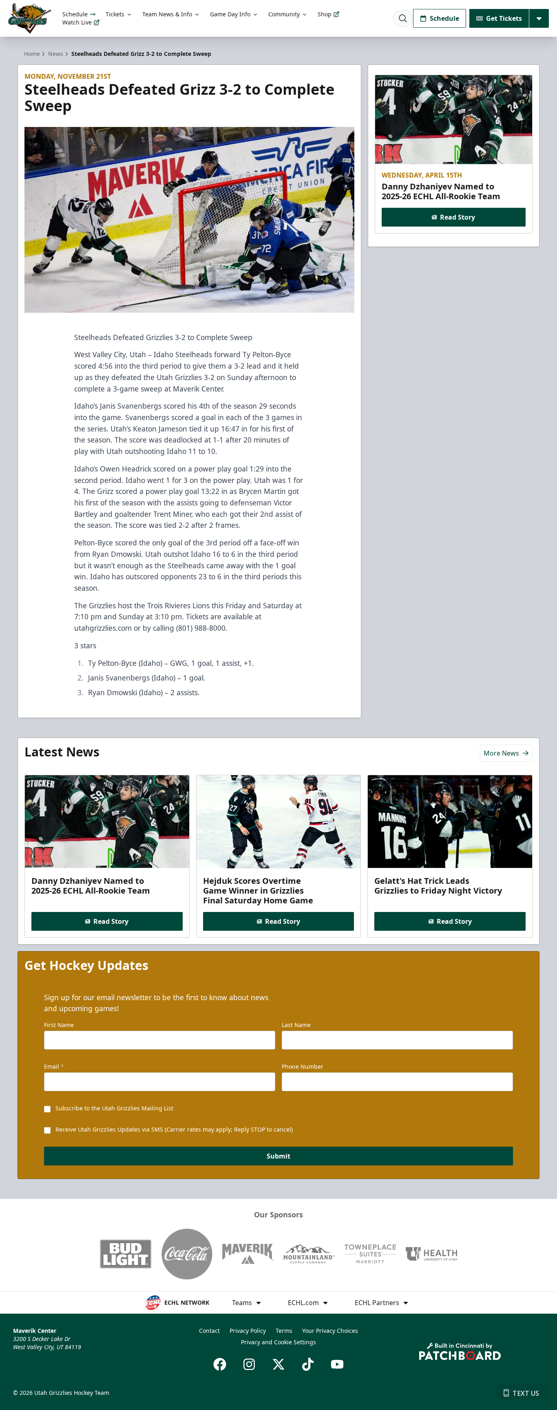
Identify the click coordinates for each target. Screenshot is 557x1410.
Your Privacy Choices (330, 1330)
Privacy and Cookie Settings (278, 1342)
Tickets (115, 14)
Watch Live (77, 22)
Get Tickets (504, 18)
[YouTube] (337, 1364)
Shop (325, 14)
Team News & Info (167, 14)
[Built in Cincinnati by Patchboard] (460, 1351)
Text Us (526, 1393)
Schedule (75, 14)
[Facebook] (219, 1364)
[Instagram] (249, 1364)
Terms (284, 1330)
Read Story (457, 217)
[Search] (403, 18)
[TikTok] (307, 1364)
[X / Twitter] (278, 1364)
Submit (278, 1156)
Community (284, 14)
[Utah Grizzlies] (29, 18)
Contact (209, 1330)
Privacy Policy (248, 1330)
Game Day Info (230, 14)
